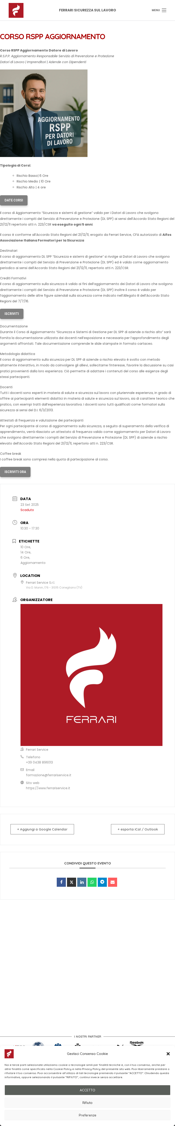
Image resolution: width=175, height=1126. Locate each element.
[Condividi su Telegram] (102, 882)
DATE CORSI (14, 200)
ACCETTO (87, 1090)
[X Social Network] (71, 882)
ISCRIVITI (12, 314)
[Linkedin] (81, 882)
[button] (168, 1053)
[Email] (112, 882)
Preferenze (87, 1115)
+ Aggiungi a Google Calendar (42, 829)
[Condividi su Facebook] (61, 882)
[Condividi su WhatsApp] (92, 882)
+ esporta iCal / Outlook (138, 829)
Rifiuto (87, 1102)
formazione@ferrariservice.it (48, 775)
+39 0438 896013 (39, 762)
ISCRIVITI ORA (15, 472)
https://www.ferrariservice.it (48, 788)
